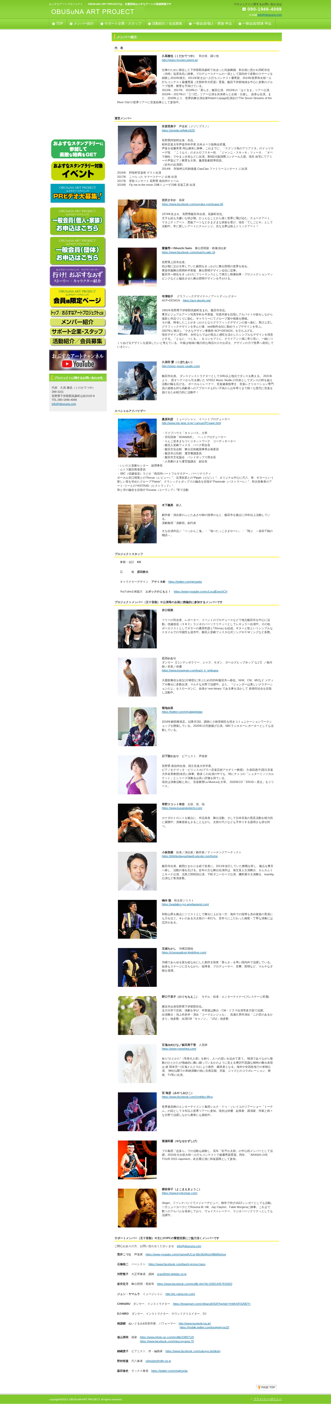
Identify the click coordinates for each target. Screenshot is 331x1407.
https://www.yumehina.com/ (179, 1048)
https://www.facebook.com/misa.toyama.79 (167, 1341)
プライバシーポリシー (267, 1399)
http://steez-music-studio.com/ (181, 366)
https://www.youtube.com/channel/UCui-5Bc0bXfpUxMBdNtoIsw (186, 1254)
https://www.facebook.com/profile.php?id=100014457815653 (194, 1283)
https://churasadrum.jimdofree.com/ (184, 952)
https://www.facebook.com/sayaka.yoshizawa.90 (192, 204)
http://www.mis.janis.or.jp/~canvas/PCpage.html (191, 423)
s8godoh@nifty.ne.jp (158, 1360)
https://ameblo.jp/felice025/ (178, 130)
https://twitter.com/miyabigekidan (182, 711)
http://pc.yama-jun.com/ (180, 1293)
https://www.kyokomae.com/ (179, 1193)
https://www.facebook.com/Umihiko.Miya (187, 1096)
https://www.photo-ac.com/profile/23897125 (167, 1337)
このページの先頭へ (266, 1387)
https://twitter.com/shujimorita (169, 1370)
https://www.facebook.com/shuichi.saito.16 (188, 252)
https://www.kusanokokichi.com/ (182, 808)
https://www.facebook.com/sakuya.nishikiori (193, 1351)
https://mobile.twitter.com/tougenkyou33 (204, 1327)
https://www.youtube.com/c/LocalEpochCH (200, 591)
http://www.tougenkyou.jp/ (195, 1323)
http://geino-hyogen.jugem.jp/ (180, 60)
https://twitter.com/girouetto (185, 581)
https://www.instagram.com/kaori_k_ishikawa (190, 670)
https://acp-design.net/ (197, 300)
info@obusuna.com (270, 14)
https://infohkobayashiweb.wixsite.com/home (190, 856)
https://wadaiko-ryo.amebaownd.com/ (185, 904)
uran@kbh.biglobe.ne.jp (171, 1274)
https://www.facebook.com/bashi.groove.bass (177, 1264)
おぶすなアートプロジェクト (101, 11)
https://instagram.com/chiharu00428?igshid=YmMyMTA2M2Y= (212, 1303)
